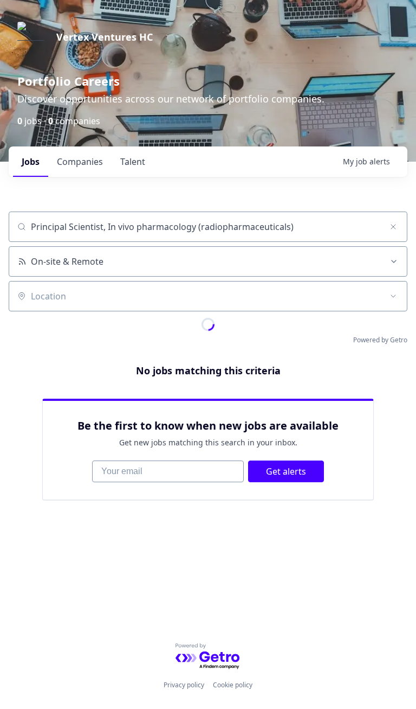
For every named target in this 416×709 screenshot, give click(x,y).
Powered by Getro (380, 339)
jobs (31, 162)
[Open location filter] (393, 296)
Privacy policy (184, 684)
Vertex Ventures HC (104, 36)
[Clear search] (393, 227)
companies (80, 162)
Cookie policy (232, 684)
